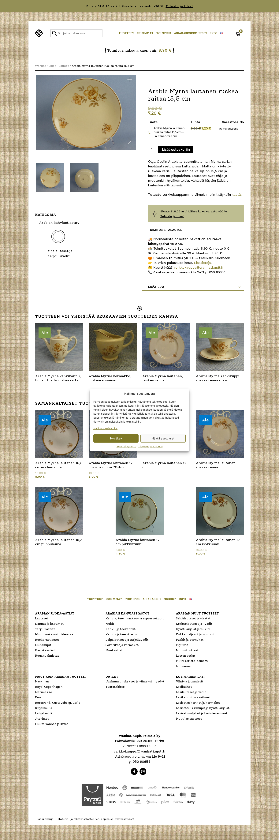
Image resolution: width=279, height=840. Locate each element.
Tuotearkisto (115, 687)
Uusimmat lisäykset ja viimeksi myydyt (135, 681)
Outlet (112, 676)
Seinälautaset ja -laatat (193, 618)
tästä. (236, 194)
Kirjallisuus (43, 708)
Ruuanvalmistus (47, 655)
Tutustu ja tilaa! (179, 6)
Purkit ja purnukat (189, 639)
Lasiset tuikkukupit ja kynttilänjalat (202, 708)
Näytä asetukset (163, 438)
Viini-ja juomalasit (189, 681)
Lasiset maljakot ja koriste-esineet (201, 713)
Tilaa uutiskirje (44, 818)
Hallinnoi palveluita (105, 428)
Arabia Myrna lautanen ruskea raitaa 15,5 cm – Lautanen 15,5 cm (169, 132)
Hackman (42, 681)
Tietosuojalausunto (150, 446)
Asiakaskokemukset (190, 33)
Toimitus (163, 33)
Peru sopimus (103, 818)
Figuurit (182, 645)
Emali (39, 697)
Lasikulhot (184, 687)
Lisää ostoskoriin (176, 149)
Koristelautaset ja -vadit (194, 623)
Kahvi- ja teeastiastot (122, 634)
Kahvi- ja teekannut (121, 629)
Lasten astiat (185, 655)
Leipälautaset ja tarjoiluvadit (127, 639)
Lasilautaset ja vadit (191, 692)
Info (213, 33)
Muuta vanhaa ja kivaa (52, 724)
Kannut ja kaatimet (49, 623)
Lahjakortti (43, 713)
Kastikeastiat (45, 650)
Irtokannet (184, 666)
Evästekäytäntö (126, 446)
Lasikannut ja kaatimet (193, 697)
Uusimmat (145, 33)
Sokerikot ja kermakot (122, 645)
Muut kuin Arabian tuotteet (61, 676)
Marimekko (43, 692)
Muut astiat (114, 650)
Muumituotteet (187, 650)
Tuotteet (126, 33)
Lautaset (41, 618)
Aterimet (42, 718)
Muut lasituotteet (189, 718)
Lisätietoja (202, 263)
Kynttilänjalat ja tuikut (193, 629)
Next (129, 142)
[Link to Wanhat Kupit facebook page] (134, 771)
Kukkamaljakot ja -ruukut (195, 634)
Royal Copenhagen (48, 687)
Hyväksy (116, 438)
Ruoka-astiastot (47, 639)
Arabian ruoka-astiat (54, 613)
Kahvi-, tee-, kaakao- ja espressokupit (135, 618)
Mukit (110, 623)
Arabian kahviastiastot (127, 613)
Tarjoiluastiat (45, 629)
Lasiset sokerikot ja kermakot (198, 702)
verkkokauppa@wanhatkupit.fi (198, 267)
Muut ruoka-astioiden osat (55, 634)
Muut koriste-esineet (192, 661)
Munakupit (43, 645)
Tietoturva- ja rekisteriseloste (74, 818)
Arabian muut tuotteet (197, 613)
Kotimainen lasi (190, 676)
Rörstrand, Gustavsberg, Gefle (57, 702)
